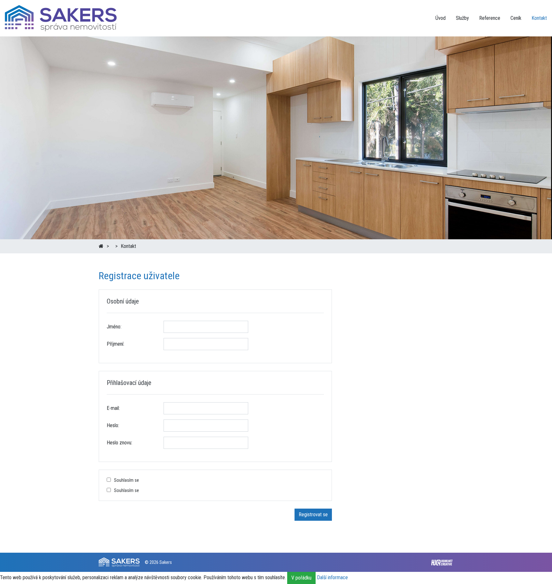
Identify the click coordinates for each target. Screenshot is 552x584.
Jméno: (114, 327)
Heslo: (113, 425)
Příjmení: (115, 344)
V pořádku (301, 578)
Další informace (332, 578)
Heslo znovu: (119, 443)
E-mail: (113, 408)
